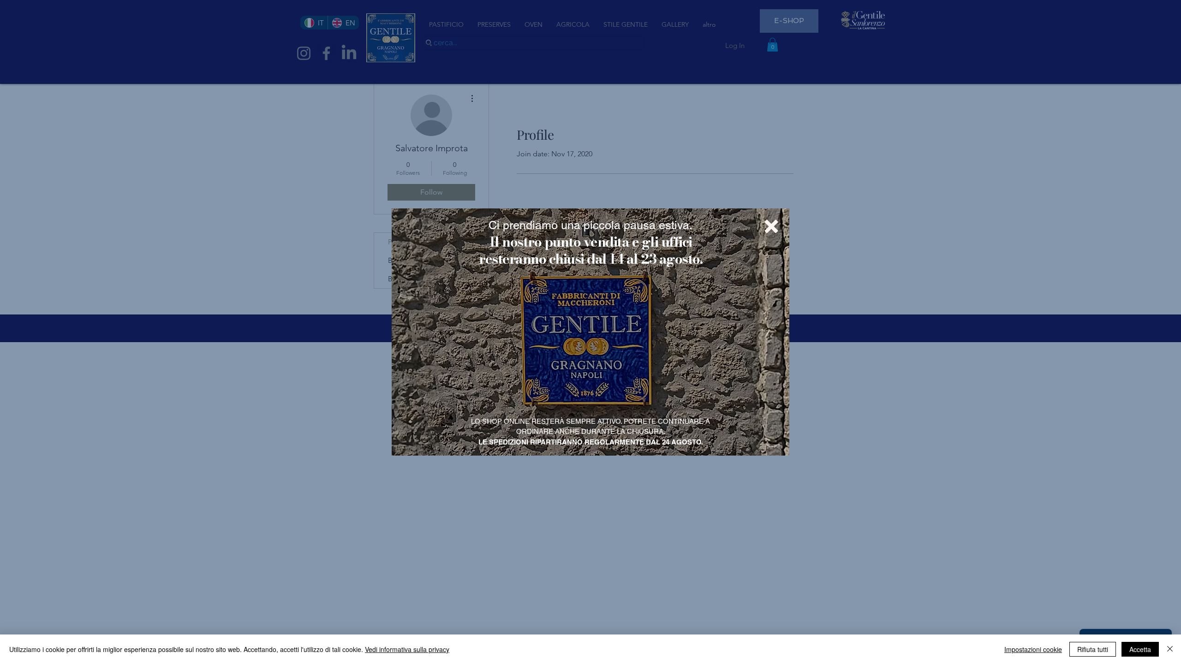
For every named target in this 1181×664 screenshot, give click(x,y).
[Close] (1169, 649)
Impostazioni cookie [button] (1033, 649)
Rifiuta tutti (1092, 649)
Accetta (1140, 649)
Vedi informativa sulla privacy (407, 649)
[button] (771, 226)
